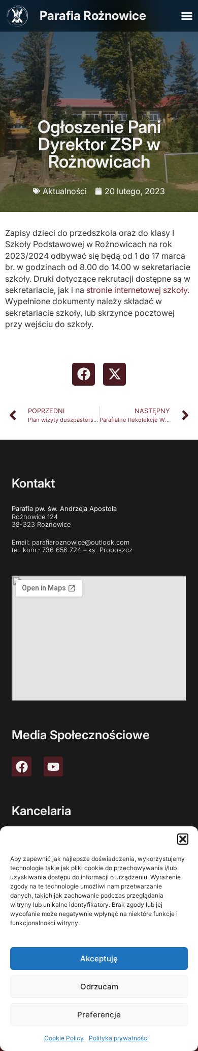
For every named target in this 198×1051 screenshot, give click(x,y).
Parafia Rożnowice (93, 15)
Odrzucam (99, 986)
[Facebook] (21, 766)
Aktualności (65, 191)
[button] (183, 839)
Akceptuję (99, 958)
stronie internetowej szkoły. (137, 290)
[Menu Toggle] (187, 16)
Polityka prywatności (119, 1038)
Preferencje (99, 1014)
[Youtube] (53, 766)
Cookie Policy (64, 1038)
